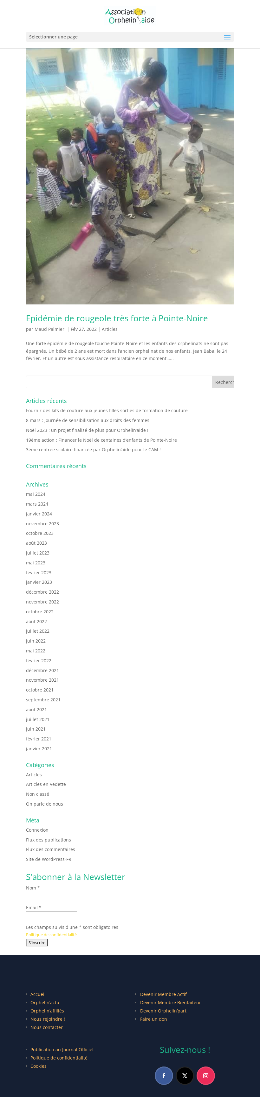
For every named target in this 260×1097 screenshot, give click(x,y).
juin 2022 (36, 641)
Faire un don (153, 1019)
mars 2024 (37, 504)
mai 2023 (35, 563)
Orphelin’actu (44, 1002)
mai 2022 (35, 651)
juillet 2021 (37, 719)
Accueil (38, 994)
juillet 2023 (37, 553)
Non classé (37, 794)
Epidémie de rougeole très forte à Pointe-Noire (117, 318)
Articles (110, 329)
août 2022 (36, 621)
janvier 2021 (39, 749)
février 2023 (38, 572)
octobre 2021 (40, 690)
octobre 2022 (40, 612)
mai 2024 (35, 494)
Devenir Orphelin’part (163, 1011)
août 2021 (36, 709)
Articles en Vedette (46, 784)
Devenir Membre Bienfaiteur (170, 1002)
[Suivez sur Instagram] (206, 1075)
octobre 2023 (40, 533)
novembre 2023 (42, 524)
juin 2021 (36, 729)
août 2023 (36, 543)
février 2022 (38, 661)
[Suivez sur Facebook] (164, 1075)
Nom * (33, 888)
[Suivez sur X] (185, 1075)
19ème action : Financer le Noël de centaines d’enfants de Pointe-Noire (101, 440)
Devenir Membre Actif (163, 994)
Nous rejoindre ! (47, 1019)
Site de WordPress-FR (48, 859)
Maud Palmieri (50, 329)
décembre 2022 (42, 592)
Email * (34, 907)
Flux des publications (48, 840)
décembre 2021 (42, 670)
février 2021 (38, 739)
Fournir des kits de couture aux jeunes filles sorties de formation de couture (107, 410)
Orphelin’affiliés (47, 1011)
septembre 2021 (43, 700)
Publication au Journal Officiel (62, 1049)
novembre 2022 (42, 602)
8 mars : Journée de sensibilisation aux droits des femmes (87, 420)
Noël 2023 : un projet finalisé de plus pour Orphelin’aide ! (87, 430)
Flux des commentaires (50, 849)
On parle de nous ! (46, 804)
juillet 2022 (37, 631)
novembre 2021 (42, 680)
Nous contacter (46, 1027)
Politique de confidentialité (51, 934)
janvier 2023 (39, 582)
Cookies (38, 1066)
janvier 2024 (39, 514)
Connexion (37, 830)
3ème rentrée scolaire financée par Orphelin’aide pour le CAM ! (93, 449)
